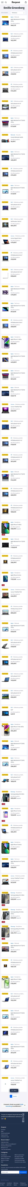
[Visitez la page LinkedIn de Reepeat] (23, 1121)
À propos (3, 1129)
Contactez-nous (5, 1136)
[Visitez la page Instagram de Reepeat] (23, 1119)
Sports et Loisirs (5, 1160)
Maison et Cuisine (5, 1158)
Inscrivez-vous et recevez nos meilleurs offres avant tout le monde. (13, 1168)
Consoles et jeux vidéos (20, 1162)
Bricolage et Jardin (19, 1156)
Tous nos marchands (6, 1149)
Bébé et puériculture (19, 1154)
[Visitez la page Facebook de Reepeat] (23, 1115)
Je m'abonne (23, 1172)
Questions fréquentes (6, 1145)
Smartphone (4, 1154)
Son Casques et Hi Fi (6, 1156)
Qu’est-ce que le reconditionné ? (8, 1144)
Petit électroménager (20, 1160)
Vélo (2, 1162)
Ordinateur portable (19, 1158)
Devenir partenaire (5, 1133)
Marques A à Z (4, 1147)
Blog (2, 1131)
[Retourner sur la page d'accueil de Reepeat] (16, 2)
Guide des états (5, 1142)
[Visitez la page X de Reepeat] (23, 1117)
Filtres (15, 1090)
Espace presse (4, 1135)
